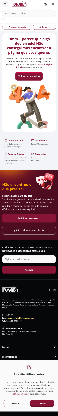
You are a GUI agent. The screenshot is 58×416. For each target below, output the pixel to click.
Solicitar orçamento (29, 218)
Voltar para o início (29, 76)
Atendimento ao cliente (31, 230)
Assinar (29, 269)
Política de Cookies (20, 394)
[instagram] (54, 289)
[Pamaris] (10, 290)
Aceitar (42, 403)
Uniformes (45, 27)
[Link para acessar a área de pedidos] (45, 4)
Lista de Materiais (18, 27)
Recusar (16, 403)
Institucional (9, 356)
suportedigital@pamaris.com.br (21, 318)
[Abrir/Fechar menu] (5, 4)
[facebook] (49, 289)
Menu (5, 347)
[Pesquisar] (4, 19)
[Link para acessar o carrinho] (53, 4)
